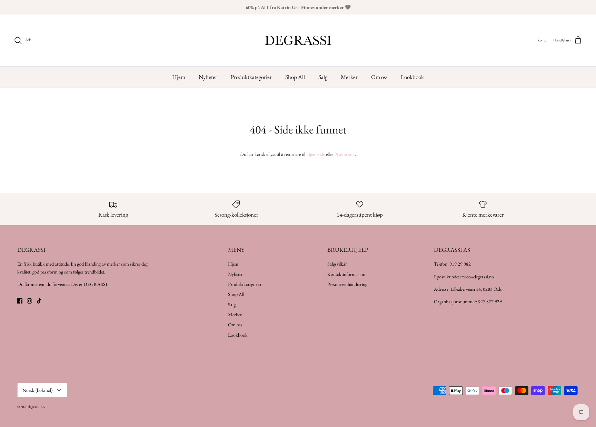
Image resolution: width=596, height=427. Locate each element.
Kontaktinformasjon (346, 274)
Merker (349, 77)
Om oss (379, 77)
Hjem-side (315, 154)
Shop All (295, 77)
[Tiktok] (39, 301)
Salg (322, 77)
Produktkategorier (251, 77)
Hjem (178, 77)
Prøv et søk (344, 154)
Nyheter (208, 77)
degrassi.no (36, 406)
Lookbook (412, 77)
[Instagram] (29, 301)
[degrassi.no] (298, 40)
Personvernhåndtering (347, 284)
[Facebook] (19, 301)
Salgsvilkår (337, 264)
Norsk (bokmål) (37, 390)
